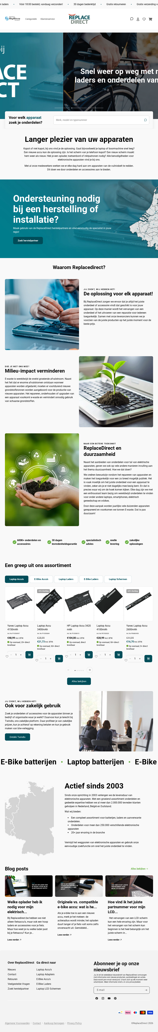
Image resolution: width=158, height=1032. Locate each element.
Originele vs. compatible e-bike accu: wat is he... (78, 904)
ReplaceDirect (140, 1023)
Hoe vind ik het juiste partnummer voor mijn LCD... (126, 907)
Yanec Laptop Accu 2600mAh (136, 627)
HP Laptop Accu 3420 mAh (79, 627)
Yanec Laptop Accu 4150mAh (17, 627)
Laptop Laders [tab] (66, 579)
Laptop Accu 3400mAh (44, 627)
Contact (12, 974)
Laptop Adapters (45, 974)
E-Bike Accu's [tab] (41, 579)
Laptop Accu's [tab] (17, 579)
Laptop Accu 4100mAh (103, 627)
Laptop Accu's (44, 969)
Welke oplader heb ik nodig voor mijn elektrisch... (24, 907)
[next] (90, 670)
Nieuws (12, 969)
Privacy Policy (74, 1023)
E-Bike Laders (43, 983)
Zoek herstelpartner (28, 240)
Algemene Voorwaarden (17, 1023)
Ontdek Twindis (17, 737)
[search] (101, 120)
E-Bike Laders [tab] (91, 579)
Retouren (12, 979)
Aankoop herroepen (54, 1023)
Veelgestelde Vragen (19, 983)
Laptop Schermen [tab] (118, 579)
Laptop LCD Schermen (48, 988)
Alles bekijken (79, 681)
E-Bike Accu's (43, 979)
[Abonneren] (146, 990)
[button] (132, 19)
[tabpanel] (79, 636)
